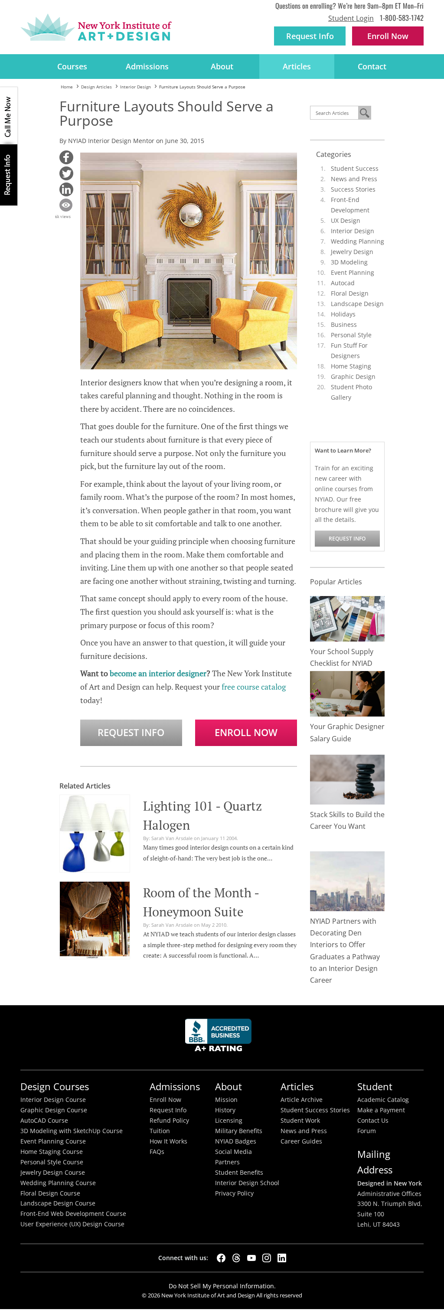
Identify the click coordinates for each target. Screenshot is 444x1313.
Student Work (300, 1120)
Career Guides (301, 1141)
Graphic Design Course (53, 1110)
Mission (226, 1100)
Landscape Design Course (57, 1203)
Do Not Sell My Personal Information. (222, 1286)
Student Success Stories (315, 1110)
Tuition (160, 1131)
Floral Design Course (50, 1193)
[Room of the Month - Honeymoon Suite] (95, 919)
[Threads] (236, 1258)
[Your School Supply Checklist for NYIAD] (347, 618)
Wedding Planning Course (58, 1183)
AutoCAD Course (44, 1120)
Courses (72, 66)
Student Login (351, 18)
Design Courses (54, 1086)
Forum (366, 1131)
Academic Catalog (383, 1100)
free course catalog (254, 686)
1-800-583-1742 (402, 17)
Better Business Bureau (220, 1037)
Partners (227, 1162)
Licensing (228, 1120)
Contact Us (372, 1120)
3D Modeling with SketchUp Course (71, 1131)
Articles (297, 66)
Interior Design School (247, 1183)
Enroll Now (246, 732)
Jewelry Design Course (52, 1172)
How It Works (168, 1141)
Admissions (147, 66)
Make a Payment (381, 1110)
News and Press (354, 179)
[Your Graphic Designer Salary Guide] (347, 693)
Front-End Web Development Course (73, 1214)
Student (374, 1086)
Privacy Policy (234, 1193)
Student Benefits (239, 1172)
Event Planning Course (53, 1141)
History (225, 1110)
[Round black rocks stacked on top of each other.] (347, 779)
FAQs (157, 1152)
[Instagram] (266, 1258)
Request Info (310, 36)
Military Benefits (238, 1131)
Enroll (387, 36)
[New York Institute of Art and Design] (96, 27)
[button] (66, 157)
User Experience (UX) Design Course (72, 1224)
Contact (372, 66)
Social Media (233, 1152)
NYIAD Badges (235, 1141)
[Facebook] (221, 1258)
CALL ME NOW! (8, 115)
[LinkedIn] (282, 1258)
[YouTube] (251, 1258)
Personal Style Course (51, 1162)
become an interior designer (158, 673)
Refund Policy (169, 1120)
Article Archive (302, 1100)
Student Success (355, 168)
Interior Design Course (53, 1100)
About (222, 66)
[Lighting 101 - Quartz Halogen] (95, 832)
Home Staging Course (51, 1152)
